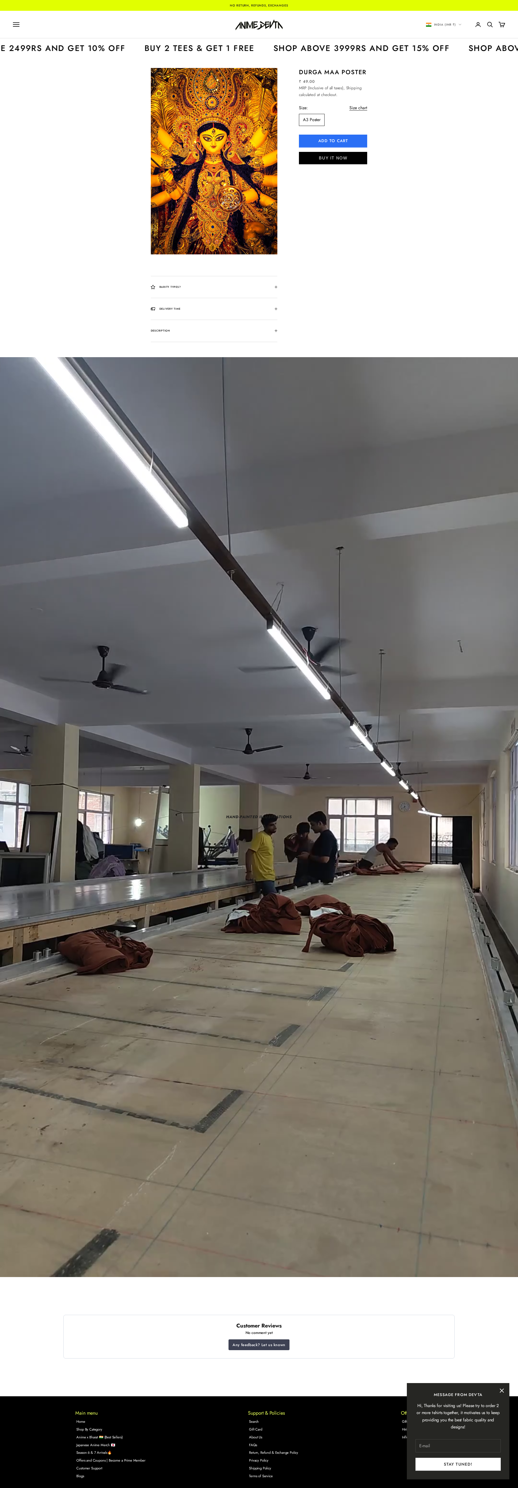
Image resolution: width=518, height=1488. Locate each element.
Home (80, 1421)
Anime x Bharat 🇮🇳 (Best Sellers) (99, 1437)
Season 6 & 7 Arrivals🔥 (93, 1452)
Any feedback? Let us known (259, 1344)
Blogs (80, 1476)
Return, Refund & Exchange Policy (273, 1452)
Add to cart (333, 141)
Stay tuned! (458, 1464)
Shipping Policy (260, 1468)
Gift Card (255, 1429)
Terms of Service (260, 1476)
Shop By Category (89, 1429)
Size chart (358, 108)
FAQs (253, 1445)
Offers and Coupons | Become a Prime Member (110, 1460)
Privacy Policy (258, 1460)
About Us (255, 1437)
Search (254, 1421)
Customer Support (89, 1468)
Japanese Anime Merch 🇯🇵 (95, 1445)
